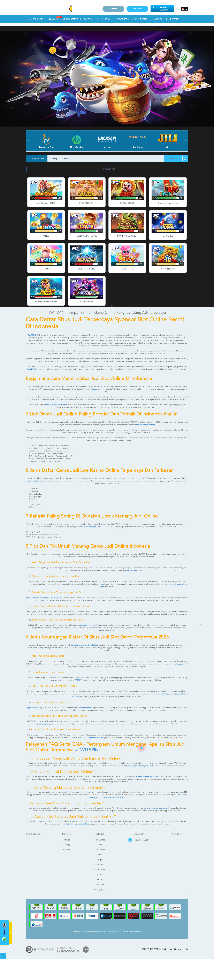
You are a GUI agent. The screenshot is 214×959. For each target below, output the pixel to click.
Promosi (66, 840)
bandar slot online (85, 708)
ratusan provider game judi (88, 625)
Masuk (113, 9)
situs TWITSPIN (76, 680)
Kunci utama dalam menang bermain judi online (45, 598)
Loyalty (66, 845)
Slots (55, 19)
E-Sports (100, 884)
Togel (106, 19)
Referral (66, 850)
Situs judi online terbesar (56, 405)
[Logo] (49, 9)
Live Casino (72, 19)
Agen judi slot (32, 708)
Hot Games (37, 19)
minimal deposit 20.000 (160, 694)
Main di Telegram (163, 9)
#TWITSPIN (87, 750)
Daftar (137, 9)
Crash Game (141, 19)
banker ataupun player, (36, 481)
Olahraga (123, 19)
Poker (175, 19)
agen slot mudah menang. (145, 425)
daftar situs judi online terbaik (77, 824)
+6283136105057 (141, 840)
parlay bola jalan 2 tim (92, 527)
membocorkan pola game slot (158, 808)
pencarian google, (43, 724)
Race (89, 19)
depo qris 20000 (176, 664)
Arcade (158, 19)
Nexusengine (96, 389)
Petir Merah (31, 369)
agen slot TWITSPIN (96, 738)
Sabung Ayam (99, 889)
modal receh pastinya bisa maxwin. (146, 776)
